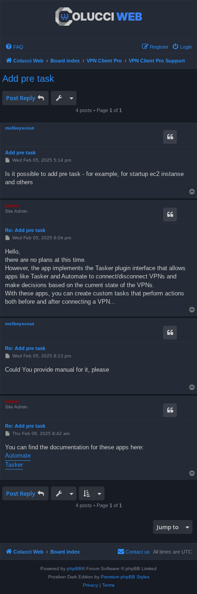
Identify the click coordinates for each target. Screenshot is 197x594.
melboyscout (19, 127)
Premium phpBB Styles (125, 576)
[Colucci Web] (99, 17)
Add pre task (28, 79)
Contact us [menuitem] (138, 551)
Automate (18, 455)
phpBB (74, 568)
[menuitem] (14, 46)
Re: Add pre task (25, 230)
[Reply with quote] (170, 137)
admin (12, 205)
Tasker (14, 464)
